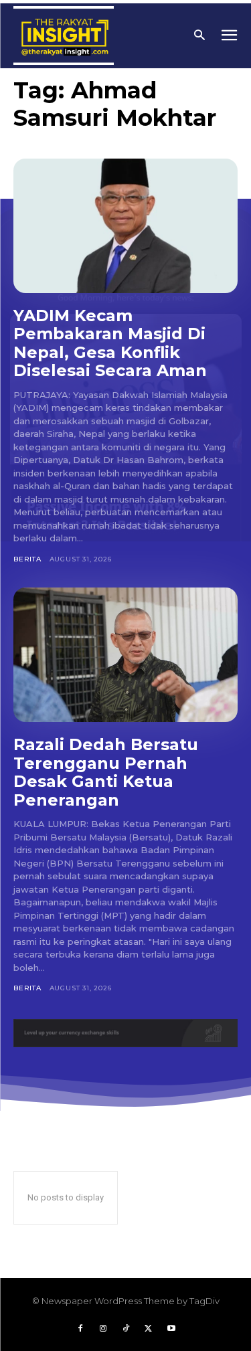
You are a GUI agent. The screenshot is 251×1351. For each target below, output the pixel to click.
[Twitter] (149, 1329)
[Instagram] (103, 1329)
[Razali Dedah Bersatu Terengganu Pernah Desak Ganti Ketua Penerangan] (125, 655)
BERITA (27, 559)
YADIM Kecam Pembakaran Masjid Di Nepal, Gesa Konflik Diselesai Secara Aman (110, 343)
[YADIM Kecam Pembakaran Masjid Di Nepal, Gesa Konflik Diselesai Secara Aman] (125, 226)
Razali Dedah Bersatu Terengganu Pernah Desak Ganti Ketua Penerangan (105, 772)
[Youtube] (171, 1329)
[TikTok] (126, 1329)
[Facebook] (80, 1329)
